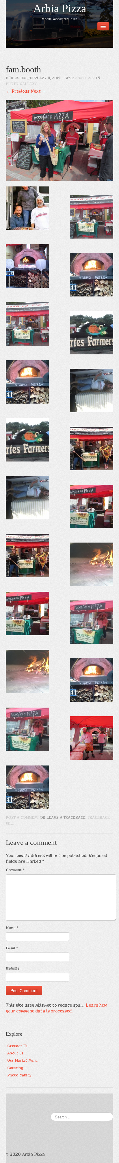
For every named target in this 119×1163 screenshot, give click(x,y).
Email (12, 948)
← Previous (17, 91)
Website (13, 968)
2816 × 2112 (85, 78)
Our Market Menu (22, 1060)
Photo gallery (21, 84)
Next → (39, 91)
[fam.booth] (59, 139)
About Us (15, 1053)
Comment (15, 869)
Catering (15, 1067)
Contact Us (17, 1045)
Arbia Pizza (59, 8)
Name (12, 927)
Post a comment (22, 817)
